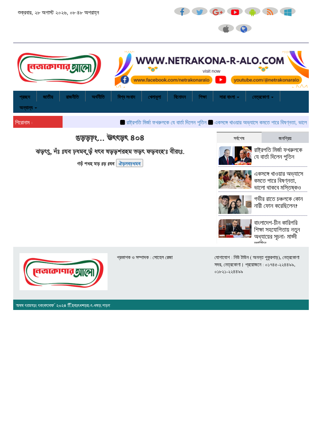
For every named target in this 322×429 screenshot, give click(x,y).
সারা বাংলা (227, 96)
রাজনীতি (72, 96)
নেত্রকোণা (261, 96)
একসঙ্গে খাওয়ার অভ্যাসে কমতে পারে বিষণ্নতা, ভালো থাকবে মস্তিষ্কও (278, 179)
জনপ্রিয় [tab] (285, 137)
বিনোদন (180, 96)
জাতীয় (48, 96)
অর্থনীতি (98, 96)
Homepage (130, 162)
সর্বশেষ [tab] (239, 137)
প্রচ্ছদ (24, 96)
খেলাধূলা (154, 96)
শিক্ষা (203, 96)
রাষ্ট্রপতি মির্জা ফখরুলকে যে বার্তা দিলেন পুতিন (161, 121)
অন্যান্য (26, 106)
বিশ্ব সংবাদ (126, 96)
